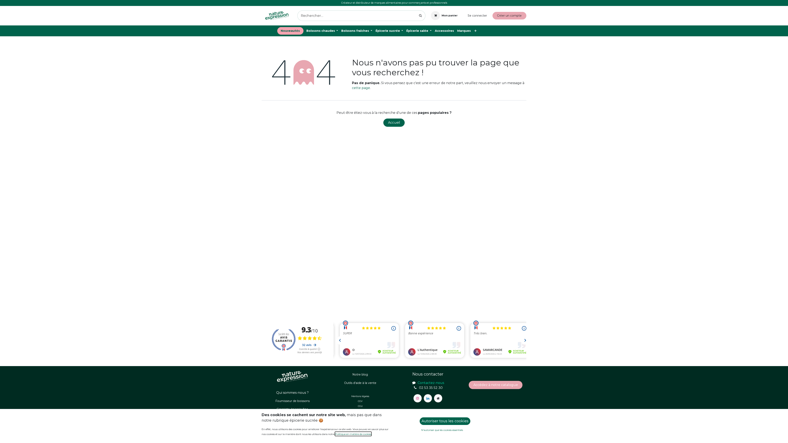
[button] (445, 421)
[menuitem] (290, 31)
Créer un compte (509, 15)
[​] (417, 398)
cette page (361, 88)
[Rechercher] (420, 15)
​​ (495, 385)
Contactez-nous (510, 31)
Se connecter (477, 15)
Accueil (394, 122)
